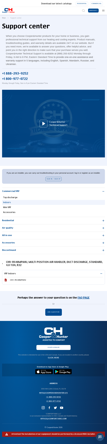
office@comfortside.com (53, 419)
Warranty (93, 10)
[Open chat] (100, 437)
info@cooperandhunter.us (53, 393)
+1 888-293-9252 (15, 73)
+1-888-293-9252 (53, 397)
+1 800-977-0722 (15, 79)
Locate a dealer (54, 347)
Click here (53, 358)
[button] (53, 191)
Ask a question (54, 312)
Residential (82, 3)
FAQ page (84, 297)
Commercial (96, 3)
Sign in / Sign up (53, 179)
